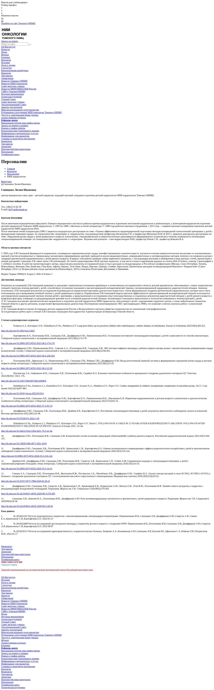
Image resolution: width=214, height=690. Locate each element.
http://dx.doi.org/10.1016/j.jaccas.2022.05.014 (22, 393)
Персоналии (13, 174)
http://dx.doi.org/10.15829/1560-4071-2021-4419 (24, 443)
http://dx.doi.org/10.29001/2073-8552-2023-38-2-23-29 (26, 368)
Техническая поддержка (13, 687)
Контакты (6, 60)
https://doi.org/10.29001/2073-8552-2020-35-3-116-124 (26, 456)
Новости (5, 49)
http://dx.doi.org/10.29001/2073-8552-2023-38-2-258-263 (28, 356)
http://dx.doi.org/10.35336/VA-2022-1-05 (20, 418)
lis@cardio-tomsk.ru (17, 209)
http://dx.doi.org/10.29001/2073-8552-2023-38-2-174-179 (28, 343)
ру (2, 18)
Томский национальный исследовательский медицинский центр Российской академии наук (47, 569)
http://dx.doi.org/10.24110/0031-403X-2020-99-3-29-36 (27, 506)
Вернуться (6, 181)
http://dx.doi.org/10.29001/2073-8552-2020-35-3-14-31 (26, 468)
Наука (4, 52)
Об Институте (8, 47)
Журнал (5, 54)
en (2, 21)
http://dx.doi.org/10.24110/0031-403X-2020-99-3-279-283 (28, 493)
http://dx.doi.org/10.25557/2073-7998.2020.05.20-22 (25, 481)
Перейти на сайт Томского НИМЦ (18, 23)
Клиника (5, 57)
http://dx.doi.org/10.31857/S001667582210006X (23, 381)
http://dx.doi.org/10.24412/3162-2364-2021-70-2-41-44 (26, 431)
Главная (11, 168)
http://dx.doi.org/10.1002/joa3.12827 (18, 330)
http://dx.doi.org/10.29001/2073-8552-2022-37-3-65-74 (26, 406)
